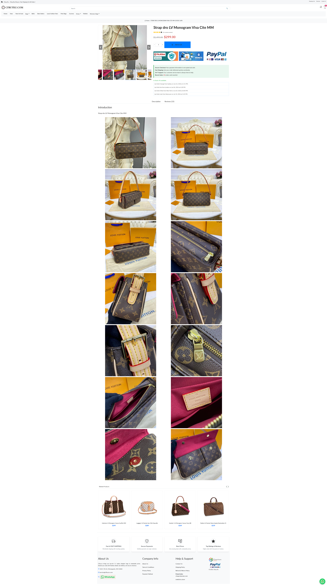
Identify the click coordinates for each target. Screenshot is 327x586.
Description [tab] (156, 101)
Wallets (85, 13)
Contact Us (323, 1)
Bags (26, 14)
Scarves (71, 13)
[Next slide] (228, 486)
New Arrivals (19, 13)
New (11, 13)
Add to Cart (178, 44)
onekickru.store (180, 579)
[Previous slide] (226, 486)
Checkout (318, 1)
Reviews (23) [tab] (169, 101)
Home (5, 13)
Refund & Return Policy (182, 570)
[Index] (321, 7)
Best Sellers (40, 13)
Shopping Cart (312, 1)
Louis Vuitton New (52, 13)
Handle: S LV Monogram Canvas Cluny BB (180, 523)
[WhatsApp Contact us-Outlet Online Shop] (322, 581)
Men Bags (64, 13)
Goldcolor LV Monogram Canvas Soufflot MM (114, 523)
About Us (145, 564)
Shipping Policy (180, 567)
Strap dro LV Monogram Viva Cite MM (112, 113)
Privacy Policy (146, 570)
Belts (33, 13)
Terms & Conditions (148, 567)
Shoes (78, 14)
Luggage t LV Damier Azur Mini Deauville (147, 523)
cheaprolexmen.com (182, 576)
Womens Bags (94, 14)
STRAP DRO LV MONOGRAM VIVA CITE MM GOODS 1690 (166, 20)
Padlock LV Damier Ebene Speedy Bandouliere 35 (213, 523)
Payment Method (147, 574)
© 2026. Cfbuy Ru (213, 569)
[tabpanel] (113, 510)
